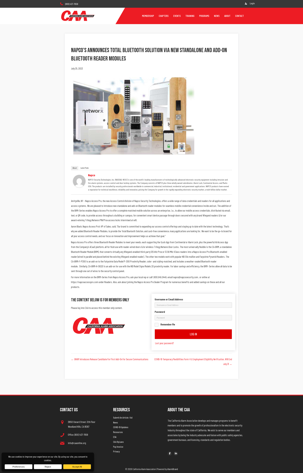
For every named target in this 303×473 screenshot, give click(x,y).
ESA (114, 436)
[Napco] (79, 180)
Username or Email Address (169, 299)
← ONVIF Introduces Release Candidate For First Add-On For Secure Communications (109, 359)
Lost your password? (164, 343)
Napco (91, 175)
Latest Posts (84, 168)
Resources (118, 431)
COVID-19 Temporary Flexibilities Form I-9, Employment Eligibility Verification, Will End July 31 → (193, 362)
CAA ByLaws (118, 441)
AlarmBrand (172, 468)
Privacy (116, 451)
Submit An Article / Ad (122, 417)
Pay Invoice (118, 446)
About (75, 168)
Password (160, 311)
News (115, 422)
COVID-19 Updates (120, 427)
